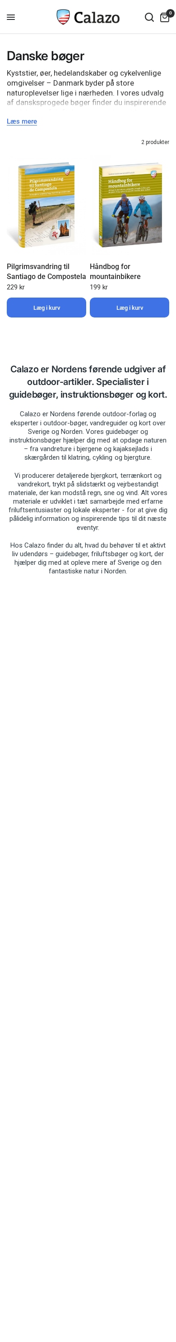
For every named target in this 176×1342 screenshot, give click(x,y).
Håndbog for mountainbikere (115, 271)
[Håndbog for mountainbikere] (129, 205)
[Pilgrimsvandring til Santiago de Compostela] (46, 205)
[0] (163, 17)
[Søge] (149, 17)
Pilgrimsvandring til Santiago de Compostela (46, 271)
